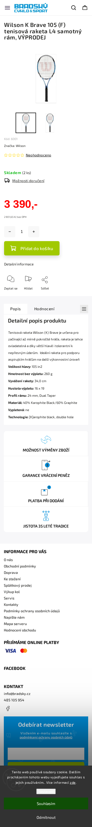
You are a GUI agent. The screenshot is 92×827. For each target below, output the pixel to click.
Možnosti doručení (28, 180)
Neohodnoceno (38, 155)
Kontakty (11, 604)
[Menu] (7, 8)
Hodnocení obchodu (20, 630)
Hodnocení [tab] (44, 308)
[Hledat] (73, 7)
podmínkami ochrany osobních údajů (46, 737)
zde (73, 782)
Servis (9, 598)
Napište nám (14, 617)
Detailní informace (19, 264)
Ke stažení (12, 579)
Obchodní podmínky (20, 566)
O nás (8, 559)
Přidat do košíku (36, 248)
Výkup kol (12, 591)
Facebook (8, 708)
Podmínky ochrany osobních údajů (32, 611)
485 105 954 (14, 700)
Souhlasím (46, 803)
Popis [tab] (15, 308)
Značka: (15, 145)
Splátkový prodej (18, 585)
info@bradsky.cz (17, 693)
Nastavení (46, 791)
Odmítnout (46, 817)
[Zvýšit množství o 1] (33, 231)
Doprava (11, 572)
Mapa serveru (15, 623)
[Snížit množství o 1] (9, 231)
